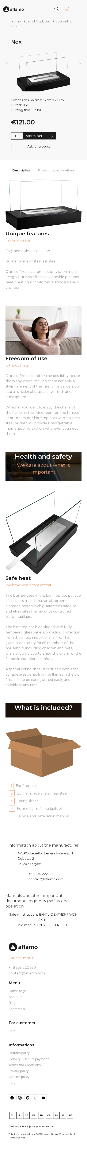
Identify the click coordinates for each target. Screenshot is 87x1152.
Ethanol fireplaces (36, 21)
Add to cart (34, 136)
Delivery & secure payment (29, 1059)
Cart (12, 1031)
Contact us (17, 1009)
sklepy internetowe (41, 1126)
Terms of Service (17, 1137)
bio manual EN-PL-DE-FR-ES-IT (43, 925)
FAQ (12, 1083)
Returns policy (19, 1053)
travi (25, 1126)
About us (15, 997)
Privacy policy (19, 1071)
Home (16, 21)
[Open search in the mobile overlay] (64, 8)
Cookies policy (19, 1077)
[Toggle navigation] (81, 8)
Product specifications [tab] (56, 170)
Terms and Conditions (25, 1065)
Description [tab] (21, 170)
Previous (6, 64)
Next (80, 64)
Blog (12, 1003)
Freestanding (62, 21)
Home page (18, 991)
